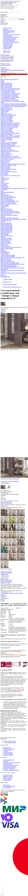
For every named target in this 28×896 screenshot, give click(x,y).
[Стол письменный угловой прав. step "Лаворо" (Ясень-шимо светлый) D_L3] (13, 515)
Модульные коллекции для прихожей (10, 211)
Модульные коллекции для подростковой (11, 157)
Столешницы (4, 184)
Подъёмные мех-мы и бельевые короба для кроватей (13, 219)
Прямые (21, 593)
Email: (2, 17)
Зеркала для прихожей (6, 214)
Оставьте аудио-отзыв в (6, 580)
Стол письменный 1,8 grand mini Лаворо (10, 93)
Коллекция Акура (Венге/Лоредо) (9, 265)
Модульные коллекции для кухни (9, 171)
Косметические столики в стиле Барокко (10, 135)
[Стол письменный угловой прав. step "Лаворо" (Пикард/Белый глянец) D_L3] (21, 523)
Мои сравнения (7, 787)
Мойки (2, 182)
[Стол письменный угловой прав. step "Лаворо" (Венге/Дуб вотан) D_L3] (5, 530)
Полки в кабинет (5, 205)
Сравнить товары (5, 69)
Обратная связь (4, 792)
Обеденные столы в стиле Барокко (9, 126)
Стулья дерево (4, 179)
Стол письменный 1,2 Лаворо (8, 92)
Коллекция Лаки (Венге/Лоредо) (9, 266)
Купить (2, 312)
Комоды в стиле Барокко (7, 139)
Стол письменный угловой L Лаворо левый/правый (13, 103)
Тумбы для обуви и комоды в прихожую (10, 212)
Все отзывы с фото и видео (7, 57)
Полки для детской (5, 166)
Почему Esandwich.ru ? (9, 31)
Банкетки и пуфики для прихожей (9, 215)
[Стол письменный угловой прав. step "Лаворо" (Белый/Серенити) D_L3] (21, 530)
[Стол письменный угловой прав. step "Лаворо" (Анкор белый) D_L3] (4, 567)
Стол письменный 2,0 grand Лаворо (9, 96)
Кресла (2, 191)
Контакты (5, 29)
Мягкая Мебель (4, 185)
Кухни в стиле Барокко (6, 119)
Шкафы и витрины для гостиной (9, 143)
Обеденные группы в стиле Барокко (9, 124)
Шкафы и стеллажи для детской (8, 165)
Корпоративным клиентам (9, 39)
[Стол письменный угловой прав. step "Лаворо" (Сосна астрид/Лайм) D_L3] (13, 523)
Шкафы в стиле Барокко (6, 134)
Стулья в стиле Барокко (6, 138)
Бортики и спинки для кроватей (8, 169)
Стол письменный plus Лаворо (8, 98)
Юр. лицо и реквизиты (9, 40)
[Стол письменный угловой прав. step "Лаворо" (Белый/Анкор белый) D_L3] (5, 545)
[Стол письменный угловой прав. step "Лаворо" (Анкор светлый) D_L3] (21, 553)
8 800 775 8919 (4, 23)
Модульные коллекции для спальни (9, 217)
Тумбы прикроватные (6, 107)
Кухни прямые (4, 173)
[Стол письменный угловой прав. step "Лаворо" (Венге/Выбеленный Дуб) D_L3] (13, 530)
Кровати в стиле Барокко (7, 116)
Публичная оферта (8, 35)
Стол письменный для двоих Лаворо (10, 99)
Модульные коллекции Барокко (8, 115)
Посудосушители (5, 183)
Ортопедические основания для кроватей (11, 247)
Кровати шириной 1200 (6, 84)
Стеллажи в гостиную (6, 148)
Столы (2, 176)
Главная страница (7, 279)
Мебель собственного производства (9, 79)
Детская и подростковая (6, 153)
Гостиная (3, 141)
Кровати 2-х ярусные (6, 160)
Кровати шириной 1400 (6, 226)
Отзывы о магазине (8, 753)
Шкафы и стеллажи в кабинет (8, 202)
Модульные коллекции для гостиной (10, 151)
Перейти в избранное (6, 65)
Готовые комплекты (5, 155)
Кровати (3, 82)
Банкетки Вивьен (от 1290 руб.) (8, 197)
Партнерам (6, 33)
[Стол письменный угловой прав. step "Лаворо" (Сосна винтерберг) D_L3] (5, 523)
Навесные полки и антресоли (8, 149)
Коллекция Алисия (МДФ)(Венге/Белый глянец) (12, 264)
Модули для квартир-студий (7, 261)
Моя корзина (6, 785)
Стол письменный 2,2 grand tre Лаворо (10, 97)
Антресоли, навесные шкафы (8, 255)
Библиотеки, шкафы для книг (8, 144)
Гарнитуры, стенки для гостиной (9, 142)
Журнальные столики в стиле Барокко (10, 125)
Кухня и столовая (5, 170)
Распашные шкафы (5, 110)
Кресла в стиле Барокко (6, 129)
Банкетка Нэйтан (5, 194)
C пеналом (10, 593)
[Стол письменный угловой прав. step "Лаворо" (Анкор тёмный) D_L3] (3, 489)
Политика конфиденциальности (11, 42)
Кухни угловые (4, 174)
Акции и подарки (7, 28)
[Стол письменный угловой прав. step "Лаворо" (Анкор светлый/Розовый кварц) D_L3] (13, 553)
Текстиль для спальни (6, 243)
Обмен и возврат (7, 47)
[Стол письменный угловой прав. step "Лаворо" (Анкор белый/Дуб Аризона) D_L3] (13, 560)
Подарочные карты (5, 276)
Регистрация (6, 54)
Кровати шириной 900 (6, 224)
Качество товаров (7, 46)
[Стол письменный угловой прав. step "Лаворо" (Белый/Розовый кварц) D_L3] (5, 538)
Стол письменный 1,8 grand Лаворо (9, 94)
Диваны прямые (5, 187)
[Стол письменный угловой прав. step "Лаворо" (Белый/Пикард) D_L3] (13, 538)
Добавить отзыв (8, 502)
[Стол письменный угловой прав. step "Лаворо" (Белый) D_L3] (13, 545)
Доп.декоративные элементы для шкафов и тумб (12, 257)
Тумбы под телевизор (6, 147)
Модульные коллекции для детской (9, 156)
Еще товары (3, 275)
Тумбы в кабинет (5, 206)
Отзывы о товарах (7, 755)
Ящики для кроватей (6, 167)
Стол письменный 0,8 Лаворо (8, 91)
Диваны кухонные (5, 178)
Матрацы (3, 237)
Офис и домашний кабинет (7, 199)
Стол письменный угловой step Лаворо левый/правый (14, 105)
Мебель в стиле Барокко (6, 114)
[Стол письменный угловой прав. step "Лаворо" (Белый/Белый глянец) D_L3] (21, 538)
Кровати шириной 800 (6, 87)
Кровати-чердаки (5, 161)
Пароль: (3, 19)
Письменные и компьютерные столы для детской (13, 164)
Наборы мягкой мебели (6, 198)
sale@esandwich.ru (11, 742)
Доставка (5, 751)
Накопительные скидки (9, 30)
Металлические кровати (6, 235)
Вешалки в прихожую (6, 208)
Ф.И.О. (2, 6)
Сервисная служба (7, 43)
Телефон (3, 5)
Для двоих (16, 593)
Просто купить (7, 747)
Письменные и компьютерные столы (10, 89)
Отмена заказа (6, 48)
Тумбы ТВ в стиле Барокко (7, 132)
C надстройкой (4, 593)
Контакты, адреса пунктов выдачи (11, 34)
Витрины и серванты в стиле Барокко (10, 137)
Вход (2, 54)
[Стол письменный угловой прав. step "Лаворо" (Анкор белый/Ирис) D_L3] (5, 560)
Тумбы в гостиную (5, 152)
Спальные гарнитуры (6, 220)
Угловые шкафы (4, 111)
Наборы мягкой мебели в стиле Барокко (10, 123)
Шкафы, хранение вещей (7, 108)
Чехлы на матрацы (5, 246)
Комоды (3, 80)
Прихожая (3, 207)
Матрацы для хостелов (6, 260)
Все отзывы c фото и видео (7, 60)
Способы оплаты (7, 750)
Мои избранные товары (9, 786)
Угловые (3, 594)
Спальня (3, 216)
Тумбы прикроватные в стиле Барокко (10, 133)
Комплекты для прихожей (7, 210)
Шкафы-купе (4, 112)
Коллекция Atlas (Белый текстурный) (10, 262)
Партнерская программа (9, 38)
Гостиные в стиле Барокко (7, 120)
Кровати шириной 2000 (6, 230)
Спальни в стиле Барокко (7, 117)
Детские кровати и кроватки (8, 158)
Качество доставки (8, 44)
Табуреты (3, 180)
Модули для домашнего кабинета (9, 203)
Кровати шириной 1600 (6, 85)
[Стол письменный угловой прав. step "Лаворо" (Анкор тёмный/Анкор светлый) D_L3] (21, 545)
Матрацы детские (5, 162)
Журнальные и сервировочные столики (10, 146)
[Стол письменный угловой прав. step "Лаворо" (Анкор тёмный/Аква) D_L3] (5, 553)
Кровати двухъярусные (6, 83)
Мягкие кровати (5, 234)
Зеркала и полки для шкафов (8, 256)
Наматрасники (4, 244)
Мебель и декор (7, 281)
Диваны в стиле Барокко (7, 130)
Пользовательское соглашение (10, 37)
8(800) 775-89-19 (5, 579)
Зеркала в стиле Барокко (6, 121)
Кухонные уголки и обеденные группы (10, 88)
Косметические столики (6, 239)
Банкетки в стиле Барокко (7, 128)
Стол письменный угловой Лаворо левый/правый (13, 106)
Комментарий (4, 12)
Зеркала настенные (5, 241)
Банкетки (3, 193)
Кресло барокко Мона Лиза (7, 192)
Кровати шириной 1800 (6, 229)
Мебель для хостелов (6, 258)
